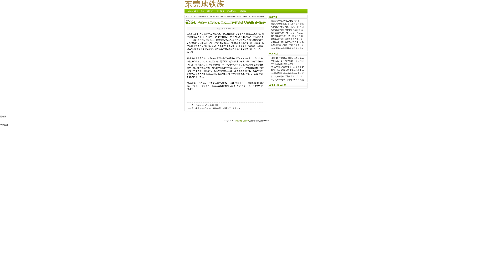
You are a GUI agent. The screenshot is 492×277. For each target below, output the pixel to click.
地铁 (202, 11)
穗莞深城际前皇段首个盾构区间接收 (287, 24)
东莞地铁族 (238, 121)
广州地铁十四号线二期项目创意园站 (287, 61)
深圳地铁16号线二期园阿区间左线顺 (287, 79)
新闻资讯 (243, 11)
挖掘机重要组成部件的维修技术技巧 (287, 73)
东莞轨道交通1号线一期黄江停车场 (287, 33)
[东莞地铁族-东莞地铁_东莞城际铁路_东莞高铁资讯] (204, 7)
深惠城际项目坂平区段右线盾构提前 (287, 48)
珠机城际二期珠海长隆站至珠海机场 (287, 58)
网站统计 (4, 125)
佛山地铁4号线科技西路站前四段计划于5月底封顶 (217, 108)
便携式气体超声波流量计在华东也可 (287, 67)
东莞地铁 (246, 121)
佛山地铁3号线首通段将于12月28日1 (287, 76)
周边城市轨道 (232, 11)
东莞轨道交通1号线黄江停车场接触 (287, 30)
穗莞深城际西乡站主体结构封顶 (285, 21)
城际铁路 (210, 11)
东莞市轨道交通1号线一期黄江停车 (287, 36)
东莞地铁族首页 (192, 11)
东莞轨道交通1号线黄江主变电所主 (287, 39)
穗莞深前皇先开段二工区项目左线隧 (287, 45)
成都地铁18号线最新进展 (206, 105)
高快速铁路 (220, 11)
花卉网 (3, 116)
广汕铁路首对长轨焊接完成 (283, 64)
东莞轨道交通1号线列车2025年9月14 (287, 27)
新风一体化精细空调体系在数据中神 (287, 70)
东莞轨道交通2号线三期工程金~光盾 (287, 42)
